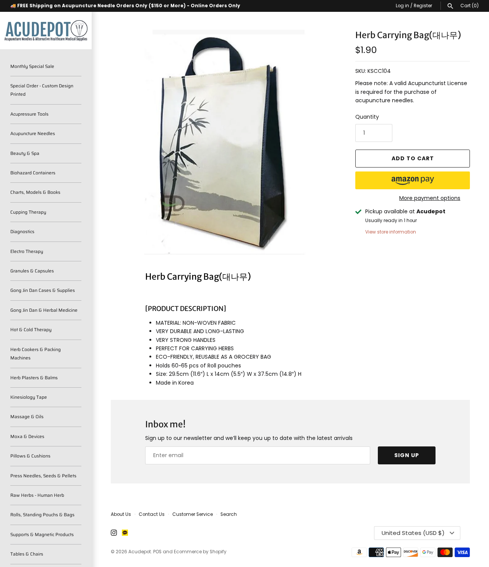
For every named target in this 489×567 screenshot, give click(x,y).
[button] (412, 180)
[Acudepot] (46, 30)
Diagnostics (22, 231)
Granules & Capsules (32, 270)
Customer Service (192, 514)
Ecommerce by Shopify (200, 552)
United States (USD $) (413, 533)
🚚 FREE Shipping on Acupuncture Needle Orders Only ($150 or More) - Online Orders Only (125, 6)
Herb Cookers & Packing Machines (35, 353)
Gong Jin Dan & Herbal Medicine (44, 310)
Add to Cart (413, 158)
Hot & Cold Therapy (31, 329)
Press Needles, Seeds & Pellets (43, 475)
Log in (402, 6)
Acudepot (139, 552)
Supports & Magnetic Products (42, 534)
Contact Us (152, 514)
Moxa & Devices (27, 436)
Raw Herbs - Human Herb (37, 495)
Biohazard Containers (32, 172)
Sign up (406, 455)
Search (228, 514)
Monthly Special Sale (32, 66)
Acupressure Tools (29, 114)
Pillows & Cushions (30, 455)
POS (157, 552)
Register (423, 6)
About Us (121, 514)
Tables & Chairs (26, 553)
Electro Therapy (26, 251)
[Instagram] (114, 533)
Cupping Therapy (28, 212)
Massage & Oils (27, 416)
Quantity (367, 117)
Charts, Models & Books (35, 192)
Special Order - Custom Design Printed (41, 90)
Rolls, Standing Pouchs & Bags (42, 514)
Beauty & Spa (24, 153)
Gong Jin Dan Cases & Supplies (42, 290)
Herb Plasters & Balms (34, 377)
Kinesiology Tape (28, 397)
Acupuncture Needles (32, 133)
